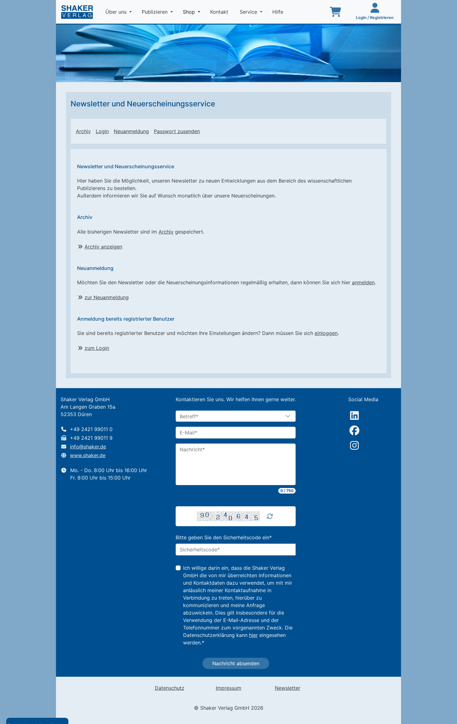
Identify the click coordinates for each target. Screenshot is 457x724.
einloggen (326, 333)
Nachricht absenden (235, 663)
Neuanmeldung (131, 131)
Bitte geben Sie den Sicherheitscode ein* (224, 537)
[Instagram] (354, 445)
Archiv (83, 131)
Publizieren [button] (155, 12)
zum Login (97, 348)
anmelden (363, 282)
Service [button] (249, 12)
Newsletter (287, 688)
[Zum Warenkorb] (335, 12)
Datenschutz (169, 688)
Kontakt (220, 12)
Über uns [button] (116, 12)
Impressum (228, 688)
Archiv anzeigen (103, 247)
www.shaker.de (87, 455)
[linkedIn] (354, 415)
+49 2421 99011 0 (91, 429)
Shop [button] (189, 12)
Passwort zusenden (177, 131)
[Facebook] (354, 430)
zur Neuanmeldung (107, 297)
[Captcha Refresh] (270, 516)
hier (253, 635)
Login (102, 131)
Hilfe (278, 12)
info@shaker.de (88, 446)
